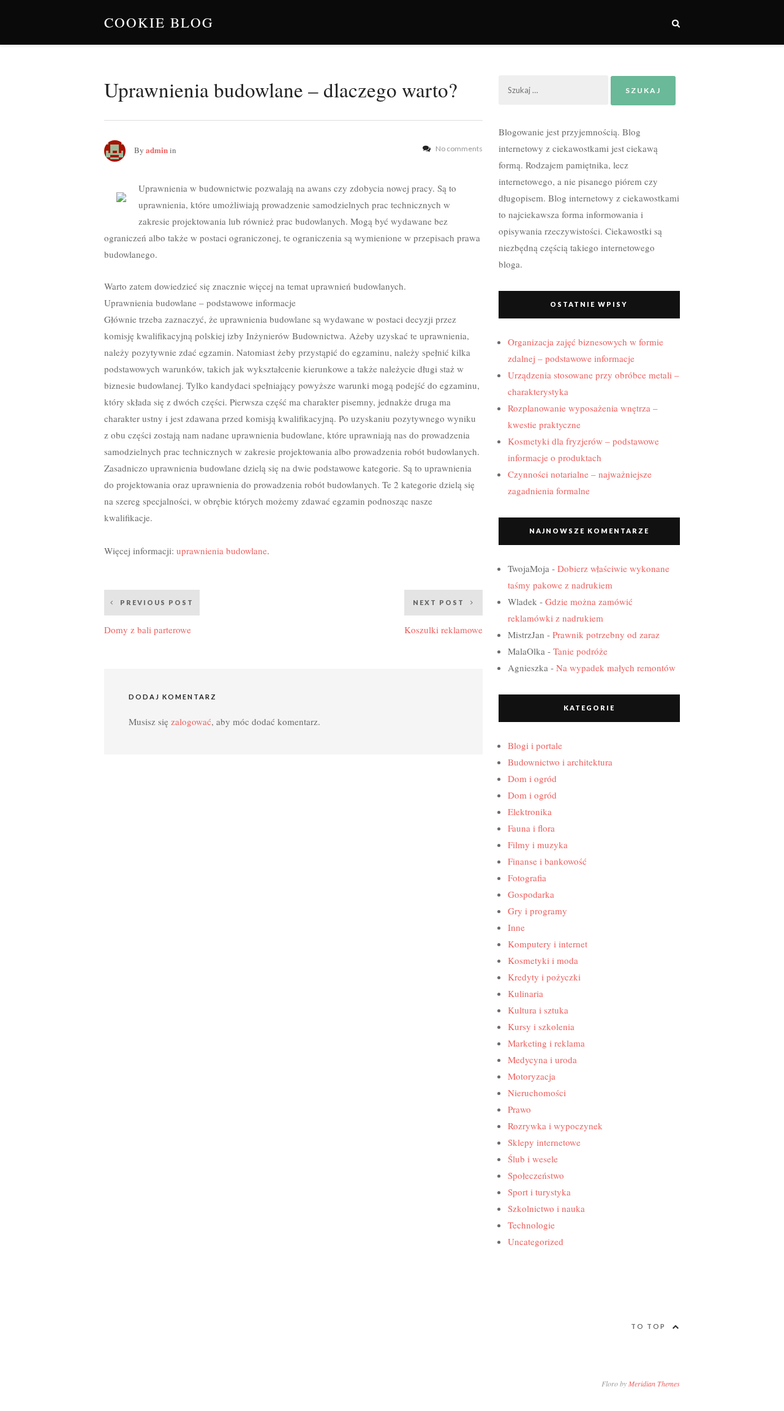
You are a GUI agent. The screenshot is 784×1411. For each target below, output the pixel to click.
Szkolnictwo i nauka (546, 1208)
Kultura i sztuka (538, 1010)
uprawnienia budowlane (221, 550)
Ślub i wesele (533, 1159)
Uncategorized (536, 1241)
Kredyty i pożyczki (544, 977)
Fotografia (527, 877)
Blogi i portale (535, 745)
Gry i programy (537, 911)
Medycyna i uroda (542, 1059)
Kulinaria (525, 993)
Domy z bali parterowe (149, 617)
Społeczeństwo (536, 1175)
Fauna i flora (531, 828)
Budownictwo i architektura (560, 762)
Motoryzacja (532, 1076)
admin (157, 150)
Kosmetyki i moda (543, 960)
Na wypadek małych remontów (616, 667)
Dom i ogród (532, 778)
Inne (516, 927)
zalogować (191, 721)
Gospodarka (531, 894)
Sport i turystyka (539, 1192)
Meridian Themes (654, 1383)
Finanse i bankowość (547, 861)
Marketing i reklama (546, 1043)
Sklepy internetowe (544, 1142)
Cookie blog (159, 22)
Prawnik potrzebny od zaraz (606, 634)
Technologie (531, 1225)
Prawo (519, 1109)
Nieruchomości (537, 1092)
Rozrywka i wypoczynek (555, 1125)
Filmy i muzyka (538, 844)
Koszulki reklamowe (443, 617)
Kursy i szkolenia (541, 1026)
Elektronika (530, 811)
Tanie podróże (580, 651)
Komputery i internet (547, 944)
